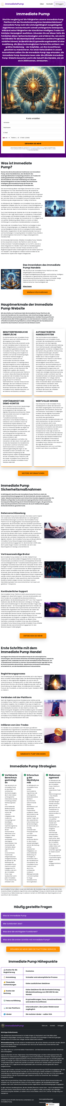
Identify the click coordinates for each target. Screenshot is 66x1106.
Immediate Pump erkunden (33, 754)
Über (42, 4)
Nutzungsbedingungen (46, 1099)
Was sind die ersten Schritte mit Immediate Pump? (26, 939)
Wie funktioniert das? (12, 923)
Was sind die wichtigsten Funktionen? (20, 931)
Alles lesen (27, 286)
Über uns (44, 1026)
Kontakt (49, 4)
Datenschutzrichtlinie (46, 1102)
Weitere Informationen (37, 292)
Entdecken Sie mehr (33, 635)
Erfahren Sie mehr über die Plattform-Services (33, 949)
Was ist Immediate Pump (14, 915)
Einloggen (60, 4)
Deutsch (51, 1104)
